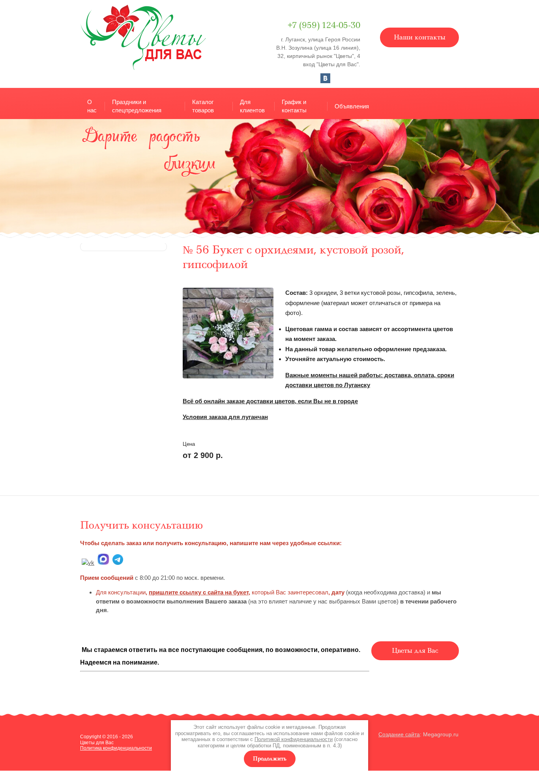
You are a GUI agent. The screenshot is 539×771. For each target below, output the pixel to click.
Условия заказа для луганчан (225, 416)
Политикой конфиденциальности (294, 739)
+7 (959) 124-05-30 (324, 25)
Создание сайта (399, 734)
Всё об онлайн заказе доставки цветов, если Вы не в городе (270, 401)
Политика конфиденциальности (116, 748)
